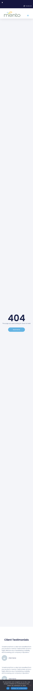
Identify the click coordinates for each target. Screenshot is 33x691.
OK (8, 688)
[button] (28, 15)
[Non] (30, 685)
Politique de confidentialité (19, 688)
